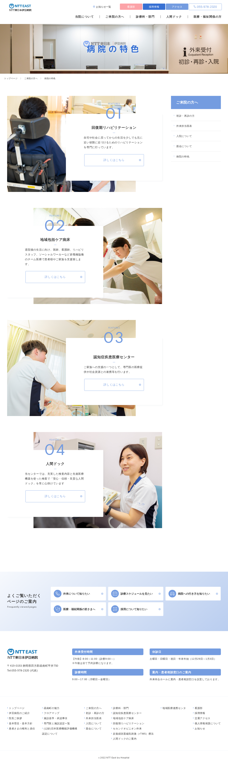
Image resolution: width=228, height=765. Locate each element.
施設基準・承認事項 (55, 718)
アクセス (177, 6)
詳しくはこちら (114, 160)
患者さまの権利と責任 (22, 728)
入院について (184, 136)
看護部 (131, 6)
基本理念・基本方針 (20, 723)
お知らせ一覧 (103, 6)
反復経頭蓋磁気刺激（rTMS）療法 (133, 733)
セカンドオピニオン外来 (127, 728)
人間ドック (174, 16)
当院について (84, 16)
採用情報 (154, 6)
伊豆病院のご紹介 (19, 713)
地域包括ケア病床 (123, 718)
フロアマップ (51, 713)
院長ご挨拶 (15, 718)
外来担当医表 (184, 126)
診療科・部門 (145, 16)
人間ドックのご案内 (124, 738)
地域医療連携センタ (174, 708)
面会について (184, 146)
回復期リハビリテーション (128, 723)
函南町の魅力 (51, 708)
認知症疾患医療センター (127, 713)
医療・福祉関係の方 (208, 16)
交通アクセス (202, 718)
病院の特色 (183, 156)
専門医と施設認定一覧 (57, 723)
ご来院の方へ (114, 16)
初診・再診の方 (185, 115)
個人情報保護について (208, 723)
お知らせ (200, 728)
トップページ (11, 78)
